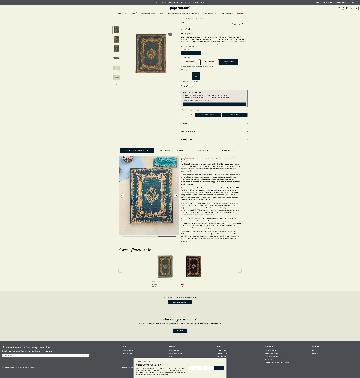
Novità (134, 13)
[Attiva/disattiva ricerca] (339, 8)
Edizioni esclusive (226, 13)
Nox (182, 284)
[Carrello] (343, 8)
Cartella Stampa (222, 353)
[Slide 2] (149, 236)
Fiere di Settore (270, 359)
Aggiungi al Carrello (208, 114)
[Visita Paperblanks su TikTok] (309, 368)
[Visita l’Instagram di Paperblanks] (269, 368)
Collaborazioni (174, 350)
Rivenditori (354, 8)
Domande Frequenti (128, 350)
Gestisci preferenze (195, 368)
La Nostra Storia (222, 350)
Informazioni (335, 3)
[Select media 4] (116, 58)
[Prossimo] (211, 3)
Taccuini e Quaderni (148, 13)
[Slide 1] (131, 236)
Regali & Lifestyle (209, 13)
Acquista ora (234, 114)
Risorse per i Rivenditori (273, 356)
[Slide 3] (167, 236)
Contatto (350, 3)
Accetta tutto (219, 368)
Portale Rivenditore (271, 353)
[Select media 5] (116, 68)
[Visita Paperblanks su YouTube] (289, 368)
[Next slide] (176, 195)
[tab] (137, 150)
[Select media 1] (116, 30)
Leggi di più (184, 241)
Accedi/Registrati (322, 3)
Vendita (240, 13)
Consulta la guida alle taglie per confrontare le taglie (197, 66)
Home (182, 18)
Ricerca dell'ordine (128, 353)
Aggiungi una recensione (180, 302)
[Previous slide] (122, 195)
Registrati (85, 355)
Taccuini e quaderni (192, 18)
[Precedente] (149, 3)
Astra (154, 284)
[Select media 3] (116, 49)
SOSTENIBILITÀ (186, 139)
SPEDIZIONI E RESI (188, 131)
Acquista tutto (122, 13)
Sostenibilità (221, 356)
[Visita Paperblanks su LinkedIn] (328, 368)
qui (170, 323)
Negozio (343, 3)
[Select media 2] (116, 39)
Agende (162, 13)
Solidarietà (220, 359)
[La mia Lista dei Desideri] (347, 8)
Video (171, 356)
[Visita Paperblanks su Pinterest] (348, 368)
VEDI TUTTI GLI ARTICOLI (214, 104)
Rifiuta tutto (208, 368)
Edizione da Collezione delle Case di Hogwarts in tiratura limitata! (180, 3)
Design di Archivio (175, 353)
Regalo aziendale (270, 350)
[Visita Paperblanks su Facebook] (249, 368)
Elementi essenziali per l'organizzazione (183, 13)
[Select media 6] (116, 77)
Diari (201, 18)
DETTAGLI (184, 123)
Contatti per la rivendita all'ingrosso (277, 362)
